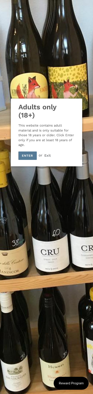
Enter (27, 155)
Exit (47, 155)
